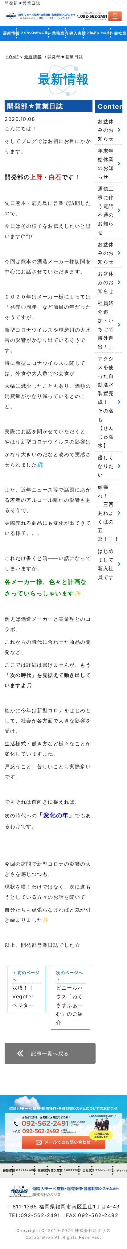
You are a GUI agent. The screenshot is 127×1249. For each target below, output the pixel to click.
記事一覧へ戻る (50, 1053)
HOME (12, 57)
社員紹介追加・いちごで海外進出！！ (106, 325)
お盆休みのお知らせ (106, 130)
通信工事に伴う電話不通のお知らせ (106, 210)
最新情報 (33, 57)
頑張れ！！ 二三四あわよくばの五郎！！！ (108, 513)
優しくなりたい (106, 466)
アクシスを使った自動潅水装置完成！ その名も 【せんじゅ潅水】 (106, 401)
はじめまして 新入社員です (108, 564)
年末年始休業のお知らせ (106, 164)
